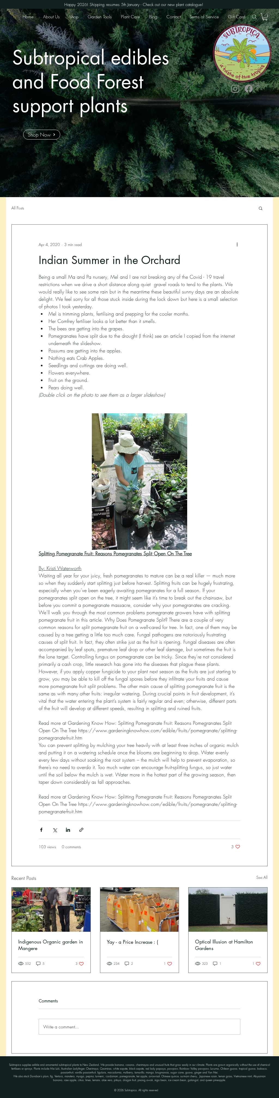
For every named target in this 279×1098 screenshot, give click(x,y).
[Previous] (29, 103)
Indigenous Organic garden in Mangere (50, 944)
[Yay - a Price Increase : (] (139, 910)
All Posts (17, 207)
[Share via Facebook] (41, 829)
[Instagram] (235, 88)
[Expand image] (139, 481)
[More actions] (237, 244)
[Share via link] (81, 829)
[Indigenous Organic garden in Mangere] (51, 910)
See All (262, 877)
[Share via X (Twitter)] (54, 829)
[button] (264, 16)
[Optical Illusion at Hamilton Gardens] (228, 910)
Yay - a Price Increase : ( (132, 942)
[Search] (254, 17)
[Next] (249, 103)
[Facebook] (248, 88)
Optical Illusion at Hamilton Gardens (224, 944)
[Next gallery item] (181, 481)
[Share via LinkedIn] (68, 829)
